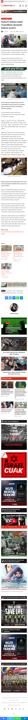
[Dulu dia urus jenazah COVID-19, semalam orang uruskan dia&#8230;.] (6, 248)
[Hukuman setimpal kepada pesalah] (7, 404)
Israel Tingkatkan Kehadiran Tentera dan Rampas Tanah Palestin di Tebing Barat (13, 330)
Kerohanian (9, 15)
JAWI (14, 290)
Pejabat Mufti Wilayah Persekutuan (9, 292)
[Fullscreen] (25, 527)
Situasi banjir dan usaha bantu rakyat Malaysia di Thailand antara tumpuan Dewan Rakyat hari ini (20, 393)
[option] (14, 326)
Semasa (9, 18)
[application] (14, 521)
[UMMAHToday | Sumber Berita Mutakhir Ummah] (9, 5)
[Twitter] (10, 297)
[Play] (3, 527)
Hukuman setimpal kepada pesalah (6, 410)
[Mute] (22, 527)
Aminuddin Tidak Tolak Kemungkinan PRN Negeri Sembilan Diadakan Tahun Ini (20, 412)
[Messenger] (14, 297)
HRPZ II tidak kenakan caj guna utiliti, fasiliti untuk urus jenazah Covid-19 (18, 255)
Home (3, 15)
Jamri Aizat (5, 31)
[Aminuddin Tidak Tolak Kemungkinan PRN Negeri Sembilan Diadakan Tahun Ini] (21, 404)
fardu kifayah (9, 290)
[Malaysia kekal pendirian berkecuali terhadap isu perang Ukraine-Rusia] (7, 384)
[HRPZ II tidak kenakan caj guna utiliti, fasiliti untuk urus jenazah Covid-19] (18, 248)
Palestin (7, 323)
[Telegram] (21, 297)
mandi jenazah (19, 290)
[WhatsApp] (17, 297)
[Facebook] (6, 297)
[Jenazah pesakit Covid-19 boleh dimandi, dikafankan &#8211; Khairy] (6, 266)
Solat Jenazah (20, 292)
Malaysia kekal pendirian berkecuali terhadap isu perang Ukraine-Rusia (7, 392)
